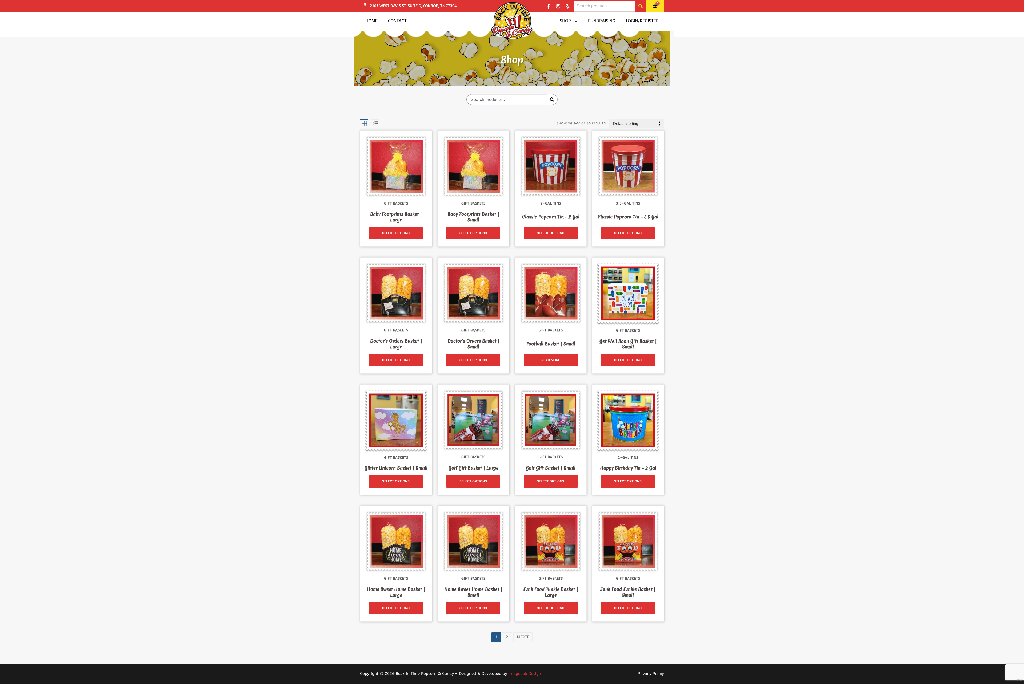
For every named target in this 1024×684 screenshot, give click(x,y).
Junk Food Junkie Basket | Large (550, 592)
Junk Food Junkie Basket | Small (628, 592)
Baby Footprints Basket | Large (396, 217)
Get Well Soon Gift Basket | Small (628, 344)
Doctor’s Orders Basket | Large (396, 343)
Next (523, 637)
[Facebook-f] (548, 6)
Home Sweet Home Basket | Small (473, 592)
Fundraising (601, 20)
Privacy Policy (651, 673)
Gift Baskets (396, 203)
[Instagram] (558, 6)
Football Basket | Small (550, 344)
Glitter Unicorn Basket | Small (396, 468)
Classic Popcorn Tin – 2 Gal (550, 217)
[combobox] (604, 6)
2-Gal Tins (551, 203)
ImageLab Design (525, 673)
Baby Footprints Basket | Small (473, 217)
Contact (397, 20)
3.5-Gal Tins (628, 203)
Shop (565, 20)
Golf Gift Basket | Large (473, 468)
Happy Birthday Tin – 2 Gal (628, 468)
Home (371, 20)
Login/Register (642, 20)
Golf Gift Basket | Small (550, 468)
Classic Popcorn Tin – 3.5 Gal (628, 217)
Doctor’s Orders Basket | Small (473, 343)
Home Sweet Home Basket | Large (396, 592)
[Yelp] (568, 6)
